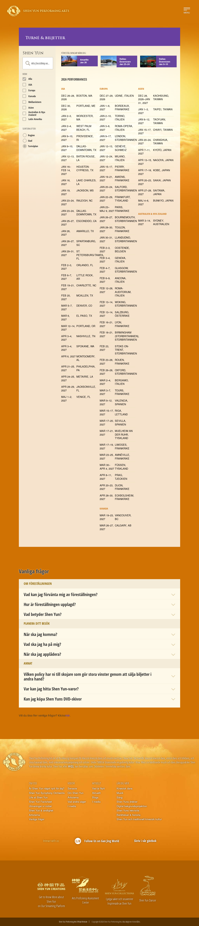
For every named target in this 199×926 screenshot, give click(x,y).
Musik (120, 793)
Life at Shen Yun (38, 797)
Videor (71, 783)
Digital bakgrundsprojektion (132, 806)
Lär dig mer (123, 783)
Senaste (72, 788)
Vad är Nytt (98, 788)
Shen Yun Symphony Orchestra (47, 793)
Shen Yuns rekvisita (128, 810)
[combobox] (38, 63)
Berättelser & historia (128, 815)
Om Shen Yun (75, 793)
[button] (99, 594)
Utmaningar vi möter (40, 806)
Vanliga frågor (36, 819)
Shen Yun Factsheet (40, 801)
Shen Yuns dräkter (127, 801)
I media (72, 806)
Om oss (33, 783)
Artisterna (34, 815)
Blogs (95, 797)
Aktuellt (96, 783)
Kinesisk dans (125, 788)
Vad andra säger (77, 801)
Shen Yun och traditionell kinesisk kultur (139, 819)
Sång (119, 797)
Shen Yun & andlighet (41, 810)
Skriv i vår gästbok (145, 841)
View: (25, 74)
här (67, 715)
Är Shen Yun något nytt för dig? (46, 788)
